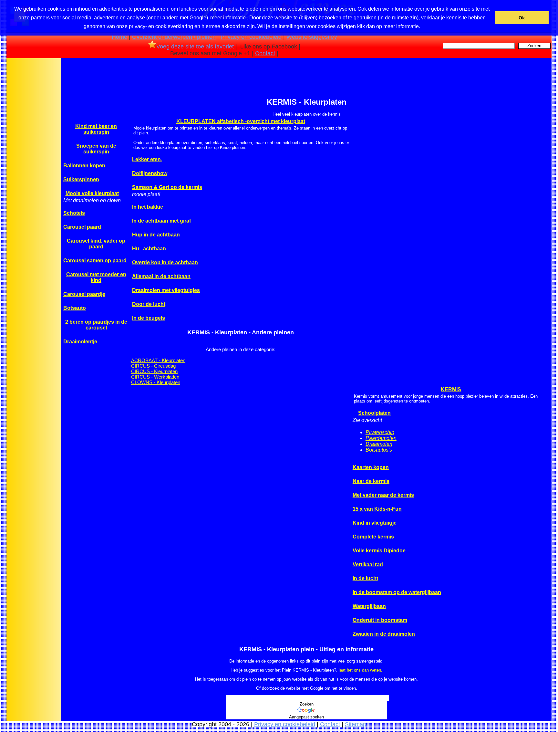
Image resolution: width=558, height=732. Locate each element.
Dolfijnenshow (149, 173)
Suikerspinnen (81, 179)
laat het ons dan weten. (360, 670)
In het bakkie (147, 207)
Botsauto (74, 308)
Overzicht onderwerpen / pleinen (174, 37)
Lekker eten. (147, 159)
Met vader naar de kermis (383, 495)
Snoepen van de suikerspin (96, 148)
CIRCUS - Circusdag (153, 366)
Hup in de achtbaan (156, 234)
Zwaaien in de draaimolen (384, 634)
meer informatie (228, 17)
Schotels (74, 213)
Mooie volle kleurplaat (92, 193)
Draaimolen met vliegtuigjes (166, 290)
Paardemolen (381, 438)
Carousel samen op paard (95, 260)
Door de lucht (148, 304)
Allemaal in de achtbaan (161, 276)
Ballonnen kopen (84, 165)
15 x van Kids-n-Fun (377, 509)
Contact (265, 53)
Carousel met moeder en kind (96, 277)
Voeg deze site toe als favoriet (195, 46)
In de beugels (148, 318)
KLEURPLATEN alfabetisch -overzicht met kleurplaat (240, 121)
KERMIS (451, 389)
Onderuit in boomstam (380, 620)
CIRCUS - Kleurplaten (154, 371)
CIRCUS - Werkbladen (155, 377)
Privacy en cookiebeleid (251, 37)
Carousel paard (82, 227)
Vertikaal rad (368, 564)
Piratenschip (380, 432)
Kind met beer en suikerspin (96, 129)
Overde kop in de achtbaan (165, 262)
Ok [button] (522, 17)
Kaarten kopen (371, 467)
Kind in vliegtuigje (375, 523)
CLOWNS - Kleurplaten (155, 382)
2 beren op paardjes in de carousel (96, 324)
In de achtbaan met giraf (161, 221)
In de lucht (365, 578)
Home (119, 37)
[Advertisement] (33, 161)
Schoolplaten (374, 413)
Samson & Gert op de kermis (167, 187)
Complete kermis (373, 536)
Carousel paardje (84, 294)
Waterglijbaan (369, 606)
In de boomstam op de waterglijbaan (397, 592)
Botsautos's (379, 450)
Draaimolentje (80, 341)
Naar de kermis (371, 481)
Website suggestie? (311, 37)
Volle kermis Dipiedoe (379, 550)
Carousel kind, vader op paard (96, 243)
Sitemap (355, 724)
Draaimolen (379, 444)
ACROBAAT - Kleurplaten (158, 360)
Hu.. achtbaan (149, 248)
